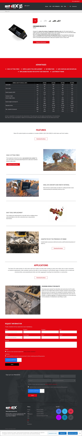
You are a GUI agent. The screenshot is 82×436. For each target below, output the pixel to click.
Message (7, 340)
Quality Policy (40, 413)
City (60, 329)
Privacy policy (40, 409)
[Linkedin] (64, 417)
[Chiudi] (80, 433)
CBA (65, 6)
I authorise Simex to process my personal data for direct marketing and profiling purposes (25, 356)
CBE (62, 6)
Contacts (74, 6)
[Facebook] (58, 411)
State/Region (26, 335)
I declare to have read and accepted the (21, 351)
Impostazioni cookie (52, 433)
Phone (60, 335)
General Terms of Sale (42, 415)
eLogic (11, 428)
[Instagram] (58, 417)
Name (6, 329)
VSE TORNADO (56, 6)
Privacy (6, 349)
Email (42, 335)
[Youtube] (70, 411)
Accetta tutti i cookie (72, 433)
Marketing (7, 354)
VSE (50, 6)
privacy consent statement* (51, 384)
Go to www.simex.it (75, 1)
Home (46, 6)
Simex (7, 428)
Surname (25, 329)
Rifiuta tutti (62, 433)
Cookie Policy (40, 411)
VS (70, 6)
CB (67, 6)
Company (43, 329)
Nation (6, 335)
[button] (7, 300)
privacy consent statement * (30, 351)
